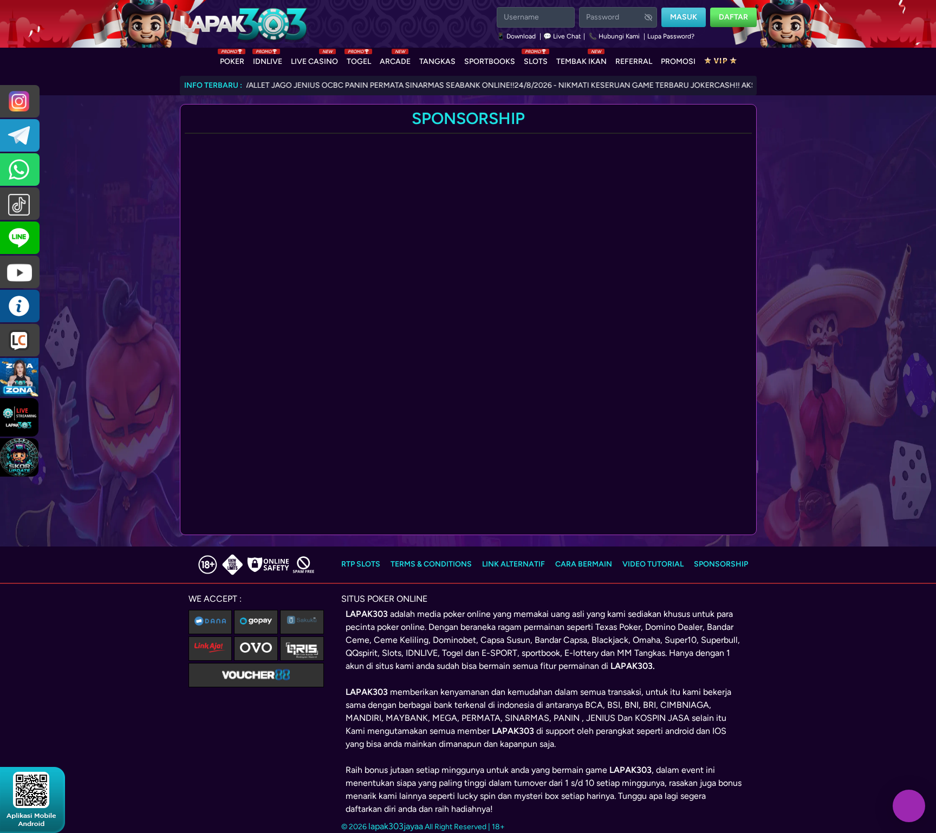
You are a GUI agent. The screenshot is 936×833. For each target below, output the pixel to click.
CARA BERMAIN (583, 564)
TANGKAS (437, 61)
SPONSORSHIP (721, 564)
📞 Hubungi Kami (614, 36)
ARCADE (395, 59)
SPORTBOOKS (489, 61)
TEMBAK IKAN (581, 59)
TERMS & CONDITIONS (431, 564)
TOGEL (359, 59)
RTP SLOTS (360, 564)
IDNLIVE (267, 59)
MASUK (683, 17)
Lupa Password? (670, 36)
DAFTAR (733, 17)
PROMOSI (678, 61)
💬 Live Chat (562, 36)
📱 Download (517, 36)
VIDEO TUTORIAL (653, 564)
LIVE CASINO (314, 59)
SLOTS (536, 59)
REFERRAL (633, 61)
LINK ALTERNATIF (513, 564)
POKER (232, 59)
